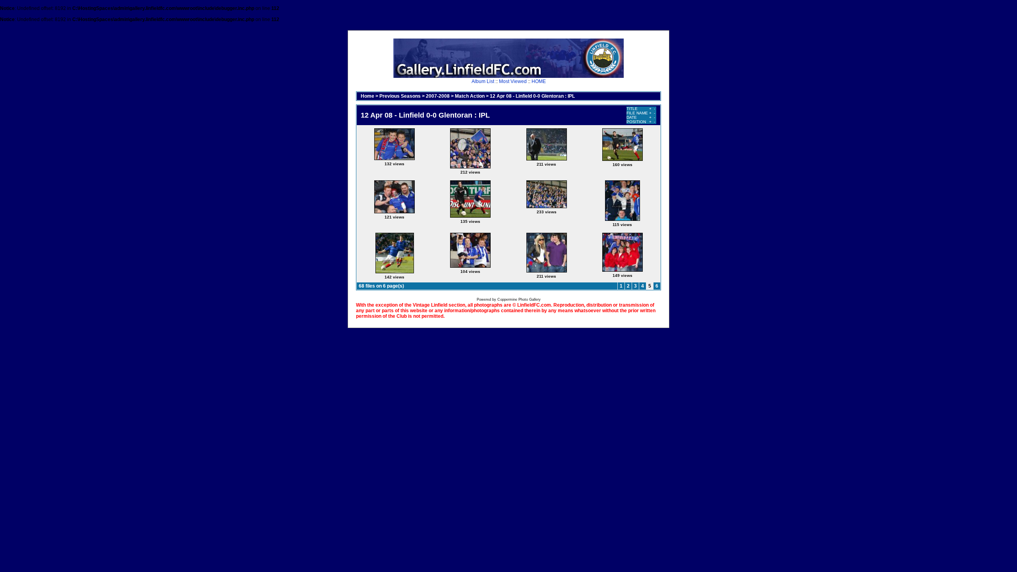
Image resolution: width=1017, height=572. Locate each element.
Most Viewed (513, 81)
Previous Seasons (400, 96)
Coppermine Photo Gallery (519, 299)
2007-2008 (438, 96)
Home (367, 96)
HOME (539, 81)
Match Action (470, 96)
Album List (483, 81)
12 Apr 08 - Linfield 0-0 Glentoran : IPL (532, 96)
